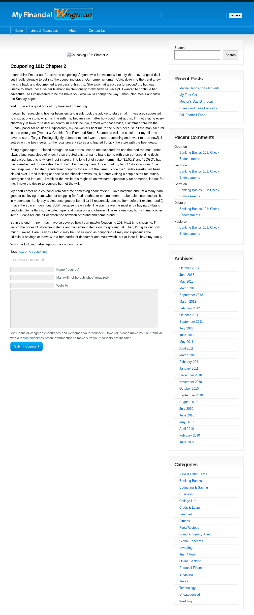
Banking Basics (190, 481)
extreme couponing (33, 251)
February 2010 (189, 435)
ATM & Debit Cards (193, 474)
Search (179, 48)
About (71, 31)
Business (186, 494)
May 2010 (186, 422)
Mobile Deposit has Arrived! (199, 88)
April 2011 (186, 348)
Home (18, 30)
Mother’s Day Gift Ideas (196, 101)
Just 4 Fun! (187, 554)
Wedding (185, 601)
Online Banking (190, 561)
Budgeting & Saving (193, 487)
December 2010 (190, 375)
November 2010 (190, 382)
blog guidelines (33, 338)
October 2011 (188, 315)
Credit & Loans (190, 507)
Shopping (186, 574)
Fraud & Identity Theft (195, 534)
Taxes (183, 581)
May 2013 (186, 281)
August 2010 (188, 402)
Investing (185, 548)
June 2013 (186, 275)
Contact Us (97, 30)
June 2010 (186, 415)
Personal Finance (191, 568)
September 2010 (191, 395)
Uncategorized (189, 594)
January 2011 (188, 368)
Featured (185, 514)
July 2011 (186, 328)
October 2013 (189, 268)
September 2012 (191, 295)
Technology (187, 588)
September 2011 (191, 321)
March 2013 (187, 288)
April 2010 (186, 429)
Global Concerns (191, 541)
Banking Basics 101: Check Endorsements (199, 156)
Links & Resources (42, 31)
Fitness (184, 521)
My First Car (188, 95)
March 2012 (187, 301)
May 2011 (186, 342)
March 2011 (187, 355)
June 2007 (186, 442)
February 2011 (189, 362)
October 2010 (189, 388)
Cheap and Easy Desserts (198, 108)
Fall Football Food (192, 115)
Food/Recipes (189, 527)
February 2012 (189, 308)
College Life (187, 501)
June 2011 (186, 335)
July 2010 (186, 408)
